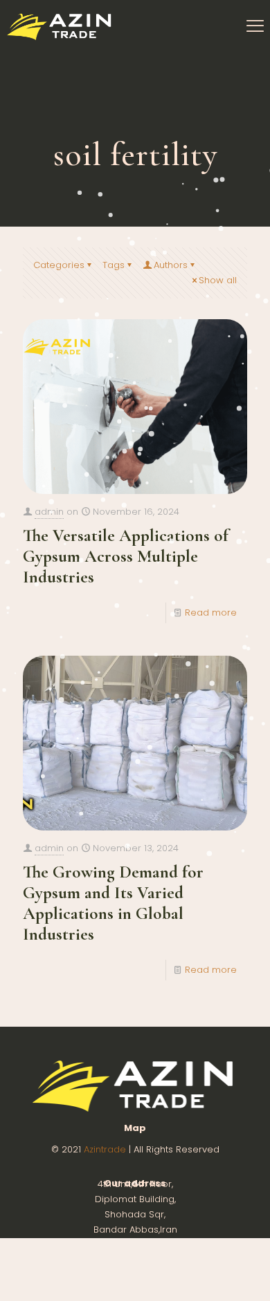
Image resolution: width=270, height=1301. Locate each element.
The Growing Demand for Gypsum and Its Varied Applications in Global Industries (113, 903)
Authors (171, 265)
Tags (113, 265)
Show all (218, 280)
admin (49, 511)
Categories (58, 265)
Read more (211, 612)
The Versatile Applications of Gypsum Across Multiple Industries (125, 556)
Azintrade (106, 1149)
